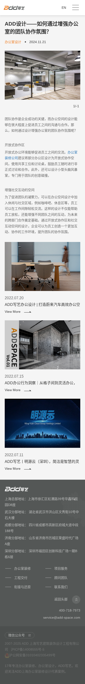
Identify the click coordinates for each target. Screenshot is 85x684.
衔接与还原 (22, 587)
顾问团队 (61, 577)
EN (64, 7)
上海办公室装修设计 (36, 671)
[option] (42, 75)
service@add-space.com (61, 617)
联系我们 (61, 587)
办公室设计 (46, 666)
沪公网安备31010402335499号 (32, 655)
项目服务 (61, 568)
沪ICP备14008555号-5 (27, 649)
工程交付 (20, 577)
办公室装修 (22, 568)
